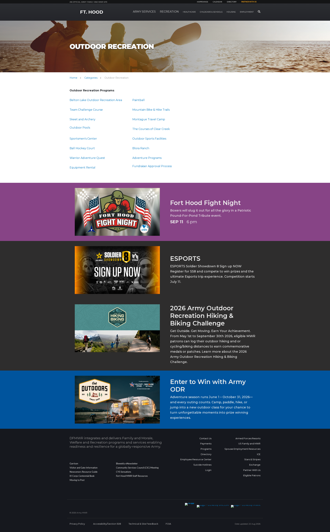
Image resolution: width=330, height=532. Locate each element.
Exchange (254, 464)
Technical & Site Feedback (143, 524)
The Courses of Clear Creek (151, 129)
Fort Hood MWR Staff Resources (132, 476)
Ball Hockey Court (82, 148)
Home (73, 77)
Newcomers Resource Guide (83, 472)
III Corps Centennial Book (82, 476)
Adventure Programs (147, 158)
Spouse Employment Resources (242, 449)
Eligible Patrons (251, 475)
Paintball (138, 100)
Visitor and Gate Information (83, 468)
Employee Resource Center (195, 459)
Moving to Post (77, 480)
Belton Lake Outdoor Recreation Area (96, 100)
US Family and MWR (249, 443)
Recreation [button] (169, 11)
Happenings (202, 2)
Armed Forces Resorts (247, 438)
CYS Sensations (123, 472)
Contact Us (205, 438)
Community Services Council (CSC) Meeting (137, 468)
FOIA (168, 524)
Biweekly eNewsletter (127, 464)
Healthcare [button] (189, 12)
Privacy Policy (77, 524)
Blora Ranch (140, 148)
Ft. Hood (91, 12)
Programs (206, 449)
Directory (231, 2)
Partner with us (248, 2)
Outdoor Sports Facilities (149, 138)
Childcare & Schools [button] (211, 12)
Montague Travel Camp (148, 119)
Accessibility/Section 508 (107, 524)
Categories (90, 77)
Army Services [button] (144, 11)
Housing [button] (231, 12)
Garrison (74, 464)
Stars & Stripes (252, 459)
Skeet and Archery (82, 119)
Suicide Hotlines (202, 464)
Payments (205, 443)
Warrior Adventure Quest (87, 158)
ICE (258, 454)
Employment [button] (247, 12)
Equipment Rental (82, 167)
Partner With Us (251, 470)
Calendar (217, 2)
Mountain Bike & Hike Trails (151, 109)
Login (208, 470)
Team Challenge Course (86, 109)
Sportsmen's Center (83, 138)
